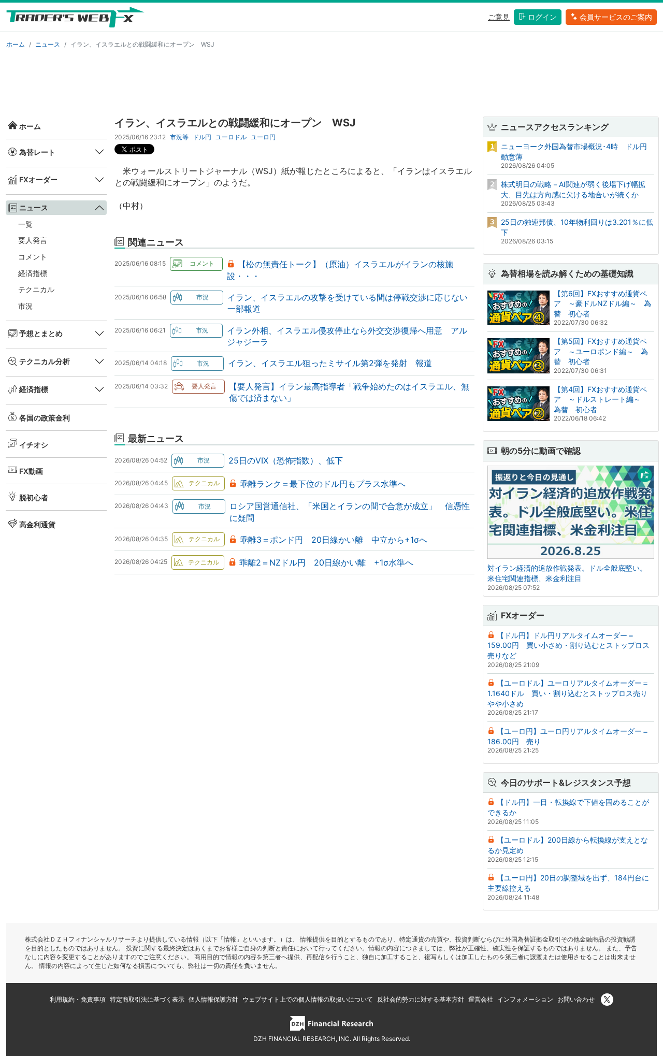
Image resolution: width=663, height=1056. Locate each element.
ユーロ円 (263, 137)
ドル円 (202, 137)
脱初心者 (33, 497)
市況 (25, 305)
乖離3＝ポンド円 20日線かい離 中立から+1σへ (333, 539)
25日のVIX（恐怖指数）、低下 (285, 460)
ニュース (47, 44)
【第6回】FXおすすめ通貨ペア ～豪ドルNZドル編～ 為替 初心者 (602, 303)
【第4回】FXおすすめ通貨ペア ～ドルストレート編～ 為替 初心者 (601, 399)
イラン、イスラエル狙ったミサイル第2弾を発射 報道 (330, 363)
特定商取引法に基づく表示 (147, 999)
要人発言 (32, 240)
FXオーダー (38, 179)
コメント (32, 256)
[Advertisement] (331, 80)
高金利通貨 (37, 524)
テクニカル (36, 289)
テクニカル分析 (44, 361)
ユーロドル (231, 137)
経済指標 (32, 273)
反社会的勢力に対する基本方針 (420, 999)
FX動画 (31, 471)
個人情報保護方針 (213, 999)
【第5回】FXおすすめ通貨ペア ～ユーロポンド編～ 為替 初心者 (601, 351)
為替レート (37, 152)
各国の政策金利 (44, 417)
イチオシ (33, 444)
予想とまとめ (41, 333)
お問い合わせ (576, 999)
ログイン (542, 16)
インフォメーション (525, 999)
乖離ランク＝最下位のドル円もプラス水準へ (323, 484)
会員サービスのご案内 (616, 16)
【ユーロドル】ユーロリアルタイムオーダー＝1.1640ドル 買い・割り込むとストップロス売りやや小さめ (568, 692)
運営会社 (480, 999)
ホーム (15, 44)
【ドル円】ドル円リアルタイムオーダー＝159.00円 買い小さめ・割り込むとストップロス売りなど (568, 645)
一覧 (25, 224)
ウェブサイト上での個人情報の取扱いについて (307, 999)
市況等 (179, 137)
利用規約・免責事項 (78, 999)
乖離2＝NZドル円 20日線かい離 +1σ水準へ (326, 562)
